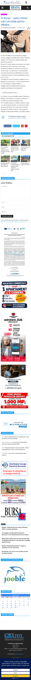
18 (7, 605)
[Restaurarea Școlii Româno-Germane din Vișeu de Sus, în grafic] (15, 142)
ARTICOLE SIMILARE (7, 133)
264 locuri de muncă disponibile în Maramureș (25, 149)
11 (7, 603)
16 (28, 603)
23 (28, 605)
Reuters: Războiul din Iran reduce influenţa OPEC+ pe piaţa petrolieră (14, 528)
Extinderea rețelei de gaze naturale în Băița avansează (5, 165)
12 (11, 603)
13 (15, 603)
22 (24, 605)
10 (3, 603)
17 (3, 605)
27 (15, 607)
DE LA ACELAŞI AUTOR (8, 136)
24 (3, 607)
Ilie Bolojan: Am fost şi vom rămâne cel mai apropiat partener (15, 552)
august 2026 (15, 595)
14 (19, 603)
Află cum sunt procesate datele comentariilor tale (13, 222)
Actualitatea (4, 14)
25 (7, 607)
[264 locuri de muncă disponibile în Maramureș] (25, 142)
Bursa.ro (3, 524)
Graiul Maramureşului (9, 27)
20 (15, 605)
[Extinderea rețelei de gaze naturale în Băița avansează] (5, 158)
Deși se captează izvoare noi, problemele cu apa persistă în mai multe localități (5, 150)
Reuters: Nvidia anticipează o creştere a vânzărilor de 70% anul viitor (14, 546)
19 (11, 605)
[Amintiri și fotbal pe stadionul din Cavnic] (25, 158)
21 (19, 605)
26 (11, 607)
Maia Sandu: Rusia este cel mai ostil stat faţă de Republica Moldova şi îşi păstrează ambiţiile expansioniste (16, 540)
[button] (28, 7)
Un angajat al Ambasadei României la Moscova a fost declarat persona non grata (15, 533)
